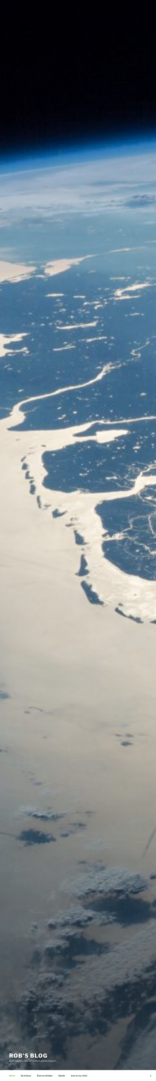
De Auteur (26, 1075)
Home (12, 1075)
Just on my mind (79, 1075)
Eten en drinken (45, 1075)
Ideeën (61, 1075)
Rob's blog (28, 1055)
